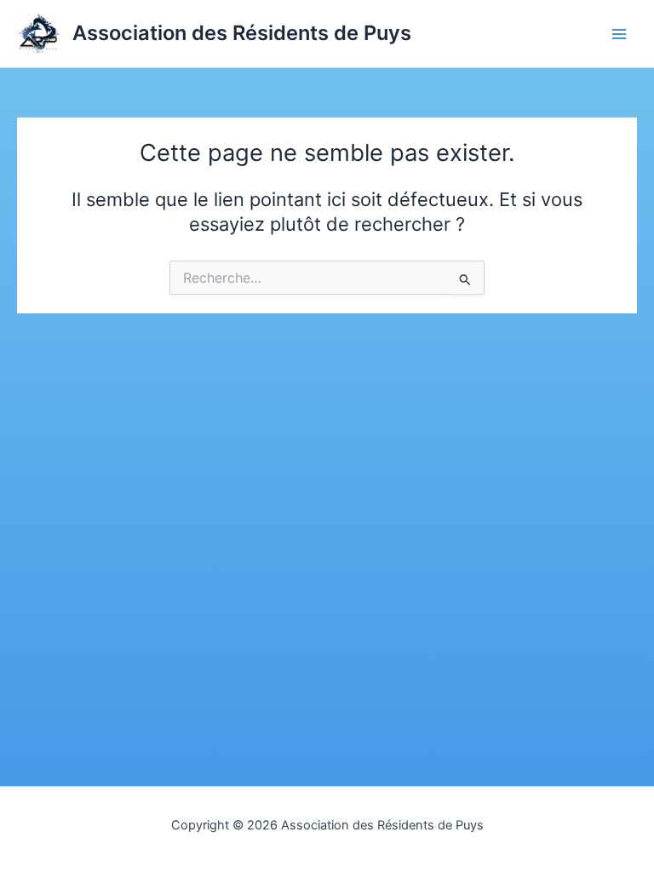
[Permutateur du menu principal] (619, 34)
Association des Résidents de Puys (241, 32)
